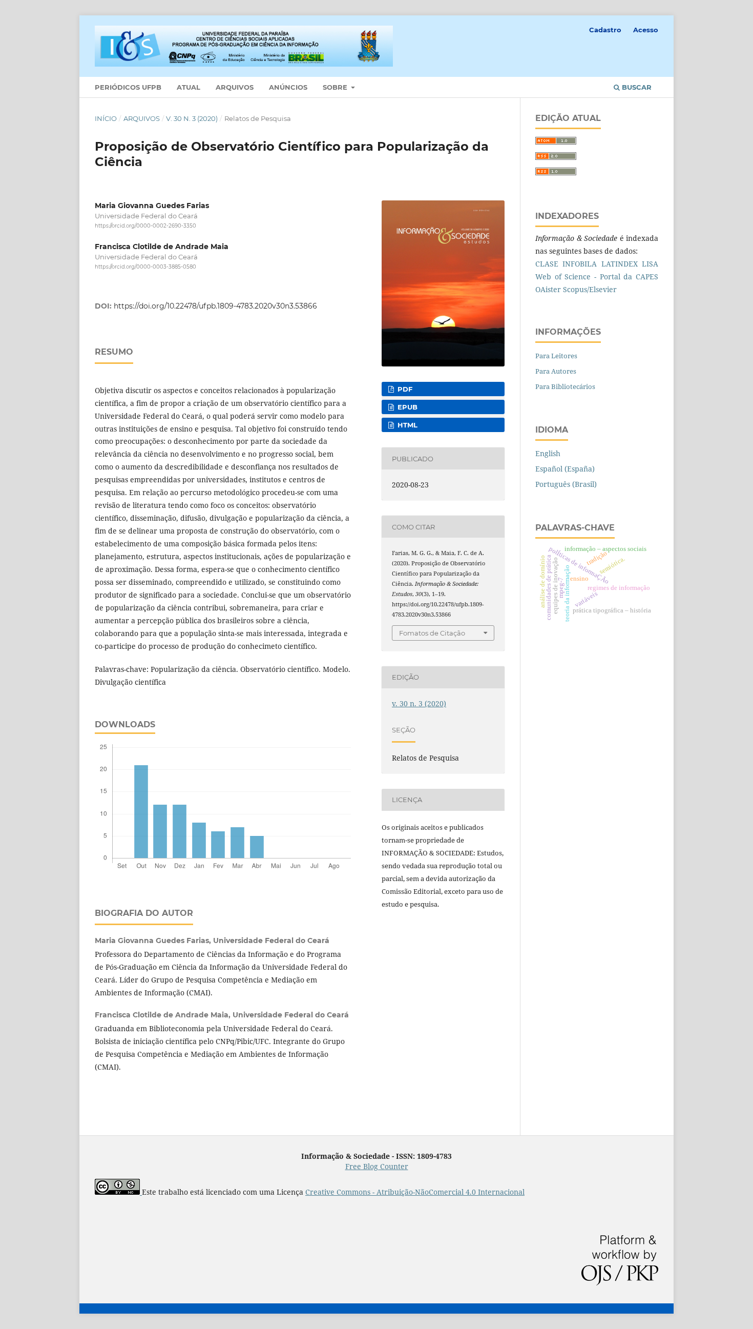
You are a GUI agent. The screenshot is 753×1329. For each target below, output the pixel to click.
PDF (403, 389)
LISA (650, 264)
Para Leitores (556, 355)
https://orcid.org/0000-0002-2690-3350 (145, 225)
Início (106, 118)
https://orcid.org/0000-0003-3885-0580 (145, 267)
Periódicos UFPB (128, 87)
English (547, 453)
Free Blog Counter (376, 1166)
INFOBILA (579, 264)
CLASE (546, 264)
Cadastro (605, 30)
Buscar (636, 87)
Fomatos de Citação (432, 633)
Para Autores (555, 371)
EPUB (406, 407)
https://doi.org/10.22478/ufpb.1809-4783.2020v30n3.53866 (215, 306)
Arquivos (235, 87)
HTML (406, 425)
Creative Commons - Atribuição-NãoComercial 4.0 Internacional (415, 1192)
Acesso (645, 30)
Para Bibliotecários (565, 386)
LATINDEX (619, 264)
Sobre (336, 87)
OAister (548, 289)
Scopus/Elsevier (590, 289)
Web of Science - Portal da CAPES (596, 276)
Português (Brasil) (566, 484)
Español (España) (565, 469)
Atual (188, 87)
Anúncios (288, 87)
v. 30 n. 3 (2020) (192, 118)
